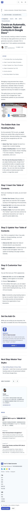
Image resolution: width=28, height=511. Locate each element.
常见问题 (3, 488)
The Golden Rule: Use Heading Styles (13, 59)
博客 (2, 482)
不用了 (13, 508)
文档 (2, 479)
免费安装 (13, 345)
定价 (2, 477)
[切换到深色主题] (21, 2)
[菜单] (25, 2)
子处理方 (3, 499)
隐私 (2, 494)
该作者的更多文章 (6, 405)
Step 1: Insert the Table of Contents (12, 62)
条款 (2, 496)
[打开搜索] (18, 2)
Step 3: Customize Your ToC (11, 68)
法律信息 (3, 501)
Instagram (12, 471)
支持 (2, 484)
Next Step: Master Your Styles (11, 74)
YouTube (7, 471)
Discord (2, 471)
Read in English (5, 508)
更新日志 (3, 486)
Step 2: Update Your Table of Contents (13, 65)
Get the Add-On (8, 71)
